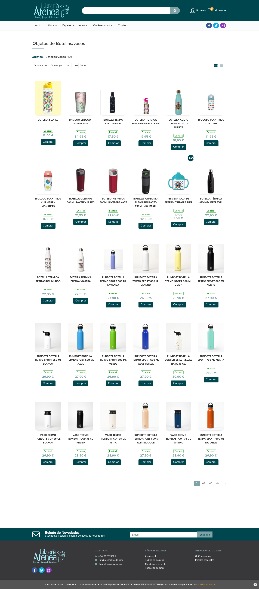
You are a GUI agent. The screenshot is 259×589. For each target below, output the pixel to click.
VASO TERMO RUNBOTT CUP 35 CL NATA (113, 439)
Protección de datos (154, 568)
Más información (207, 584)
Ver (76, 65)
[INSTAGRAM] (223, 25)
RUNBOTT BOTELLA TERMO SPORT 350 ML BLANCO (48, 360)
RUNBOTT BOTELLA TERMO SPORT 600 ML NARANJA (211, 439)
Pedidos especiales (204, 560)
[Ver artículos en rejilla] (216, 65)
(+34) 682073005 (107, 556)
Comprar (48, 142)
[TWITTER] (216, 25)
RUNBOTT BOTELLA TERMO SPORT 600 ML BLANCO (145, 281)
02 (203, 483)
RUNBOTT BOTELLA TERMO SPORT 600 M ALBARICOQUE (146, 439)
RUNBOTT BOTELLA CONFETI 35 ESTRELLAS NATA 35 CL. (178, 360)
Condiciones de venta (155, 564)
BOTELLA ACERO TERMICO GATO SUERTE (178, 123)
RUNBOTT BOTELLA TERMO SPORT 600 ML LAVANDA (113, 281)
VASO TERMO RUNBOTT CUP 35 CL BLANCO (48, 439)
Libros (51, 25)
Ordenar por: (41, 65)
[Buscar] (175, 10)
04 (217, 483)
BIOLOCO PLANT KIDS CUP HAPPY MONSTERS (48, 202)
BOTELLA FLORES (48, 119)
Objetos (38, 57)
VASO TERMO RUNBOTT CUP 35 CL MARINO (178, 439)
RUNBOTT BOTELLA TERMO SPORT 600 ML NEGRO (211, 281)
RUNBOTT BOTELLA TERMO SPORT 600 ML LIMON (178, 281)
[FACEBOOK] (209, 25)
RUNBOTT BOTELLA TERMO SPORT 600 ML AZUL (80, 360)
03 (210, 483)
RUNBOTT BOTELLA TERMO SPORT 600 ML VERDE (113, 360)
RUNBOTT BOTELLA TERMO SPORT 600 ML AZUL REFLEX (145, 360)
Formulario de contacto (110, 564)
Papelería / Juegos (74, 25)
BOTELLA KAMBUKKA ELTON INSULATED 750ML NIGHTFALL (145, 202)
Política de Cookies (154, 560)
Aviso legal (150, 556)
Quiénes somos (203, 556)
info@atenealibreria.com (111, 560)
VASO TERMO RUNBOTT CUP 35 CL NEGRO (80, 439)
